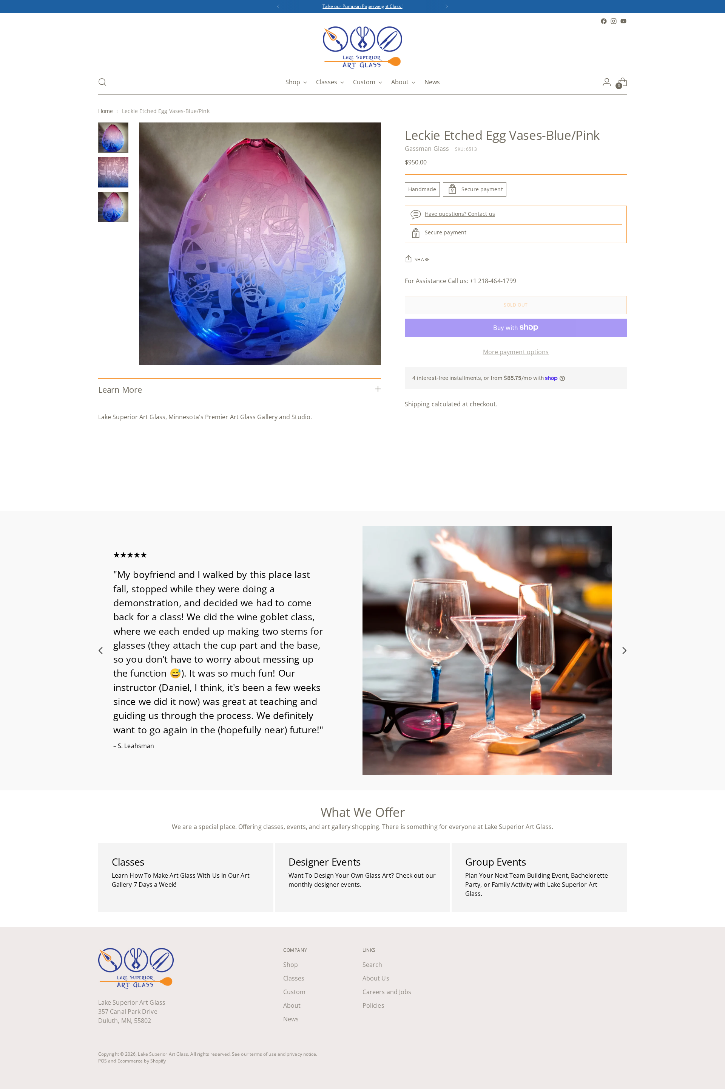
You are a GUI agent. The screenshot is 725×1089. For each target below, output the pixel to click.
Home (105, 111)
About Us (375, 978)
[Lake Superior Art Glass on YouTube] (623, 21)
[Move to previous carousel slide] (603, 485)
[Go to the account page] (606, 82)
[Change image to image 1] (113, 137)
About (292, 1005)
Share (422, 259)
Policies (373, 1005)
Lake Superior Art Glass (163, 1054)
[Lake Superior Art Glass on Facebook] (603, 21)
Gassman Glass (427, 148)
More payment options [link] (516, 351)
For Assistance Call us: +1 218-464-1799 (460, 280)
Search (372, 964)
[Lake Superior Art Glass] (362, 47)
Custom (294, 992)
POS (102, 1061)
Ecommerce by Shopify (141, 1061)
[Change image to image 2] (113, 172)
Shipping (417, 404)
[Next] (446, 6)
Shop (290, 964)
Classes (294, 978)
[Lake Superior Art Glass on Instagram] (613, 21)
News (291, 1019)
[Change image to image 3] (113, 207)
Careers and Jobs (386, 992)
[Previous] (278, 6)
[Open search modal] (102, 82)
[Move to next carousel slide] (620, 484)
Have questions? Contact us (460, 213)
